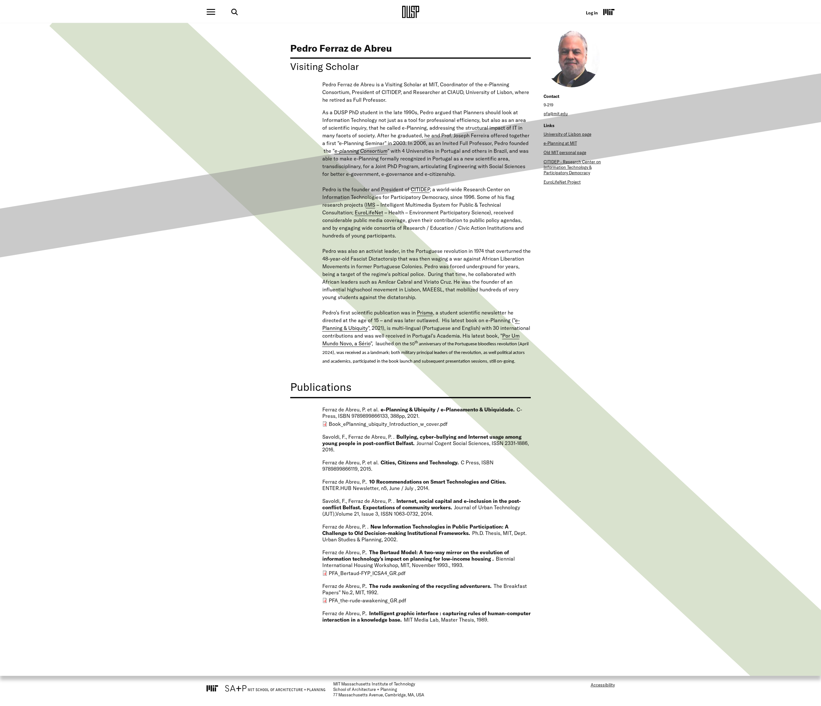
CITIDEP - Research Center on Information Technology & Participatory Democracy (572, 167)
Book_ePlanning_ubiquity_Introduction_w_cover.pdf (388, 424)
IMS (370, 205)
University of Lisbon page (567, 134)
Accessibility (603, 684)
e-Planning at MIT (560, 143)
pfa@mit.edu (556, 113)
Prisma (425, 312)
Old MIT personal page (565, 152)
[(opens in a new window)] (609, 12)
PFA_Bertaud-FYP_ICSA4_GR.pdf (367, 573)
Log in (592, 12)
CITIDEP (420, 189)
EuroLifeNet (369, 212)
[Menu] (211, 12)
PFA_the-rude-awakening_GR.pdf (367, 600)
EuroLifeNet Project (562, 182)
